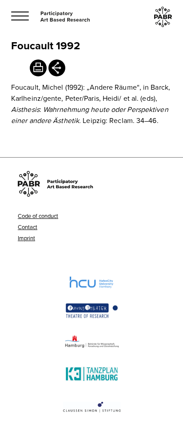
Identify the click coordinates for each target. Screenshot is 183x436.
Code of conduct (38, 216)
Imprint (26, 238)
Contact (27, 227)
